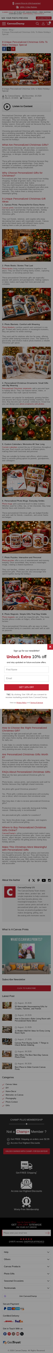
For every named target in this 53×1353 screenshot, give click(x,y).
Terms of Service (36, 703)
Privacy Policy (22, 703)
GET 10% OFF (26, 687)
